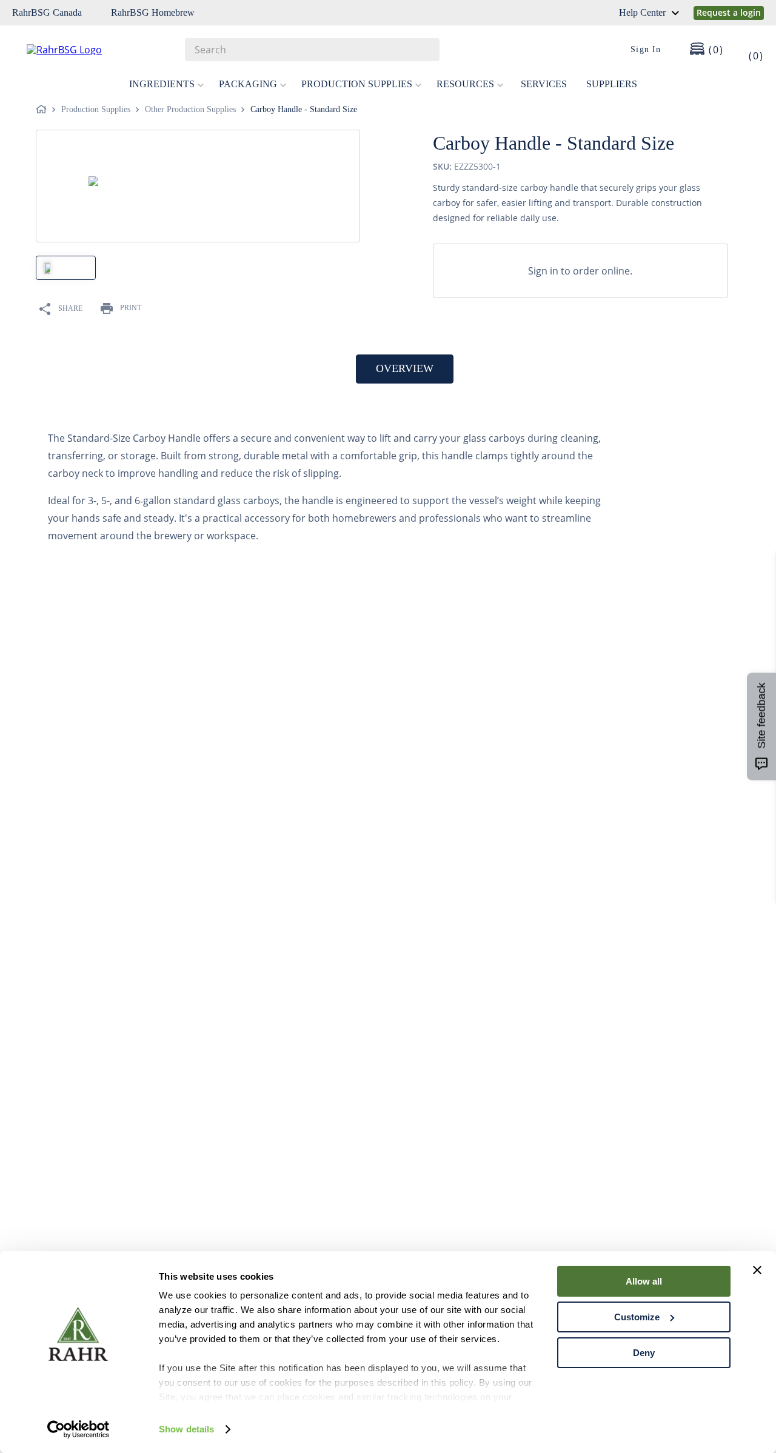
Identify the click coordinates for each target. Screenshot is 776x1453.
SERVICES (544, 84)
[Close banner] (757, 1270)
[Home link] (44, 109)
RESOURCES (465, 84)
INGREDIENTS (162, 84)
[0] (748, 50)
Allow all (644, 1281)
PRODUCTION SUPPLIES (356, 84)
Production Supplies (95, 109)
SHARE (70, 308)
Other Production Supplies (190, 109)
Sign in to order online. (580, 271)
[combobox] (312, 49)
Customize (637, 1317)
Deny (644, 1353)
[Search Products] (424, 49)
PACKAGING (248, 84)
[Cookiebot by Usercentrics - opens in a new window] (78, 1429)
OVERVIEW (404, 368)
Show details (186, 1429)
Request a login (729, 12)
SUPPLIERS (611, 84)
